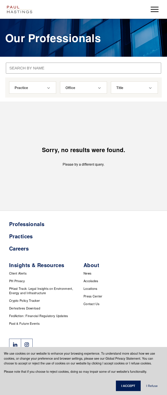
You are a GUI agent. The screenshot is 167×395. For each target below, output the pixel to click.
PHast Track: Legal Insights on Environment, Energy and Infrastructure (41, 290)
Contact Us (91, 304)
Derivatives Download (24, 308)
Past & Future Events (24, 323)
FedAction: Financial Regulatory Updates (38, 316)
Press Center (93, 296)
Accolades (91, 281)
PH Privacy (17, 281)
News (87, 273)
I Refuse (152, 386)
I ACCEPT (128, 386)
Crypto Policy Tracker (24, 300)
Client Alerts (18, 273)
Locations (90, 288)
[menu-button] (154, 9)
